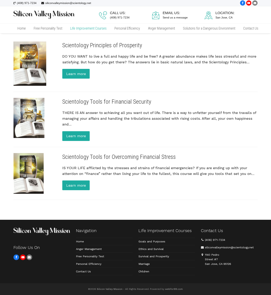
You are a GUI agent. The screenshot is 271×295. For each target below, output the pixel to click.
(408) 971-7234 (215, 239)
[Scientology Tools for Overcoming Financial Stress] (28, 173)
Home (80, 241)
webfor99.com (174, 289)
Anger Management (89, 249)
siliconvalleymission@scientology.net (229, 247)
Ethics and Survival (151, 249)
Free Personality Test (90, 256)
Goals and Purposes (151, 241)
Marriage (144, 263)
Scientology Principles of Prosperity (102, 45)
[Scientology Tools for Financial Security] (28, 117)
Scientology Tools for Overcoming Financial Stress (119, 156)
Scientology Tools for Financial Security (106, 101)
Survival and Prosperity (153, 256)
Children (143, 271)
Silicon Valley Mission (109, 289)
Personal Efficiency (88, 263)
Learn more (76, 74)
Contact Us (83, 271)
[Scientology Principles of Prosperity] (29, 63)
